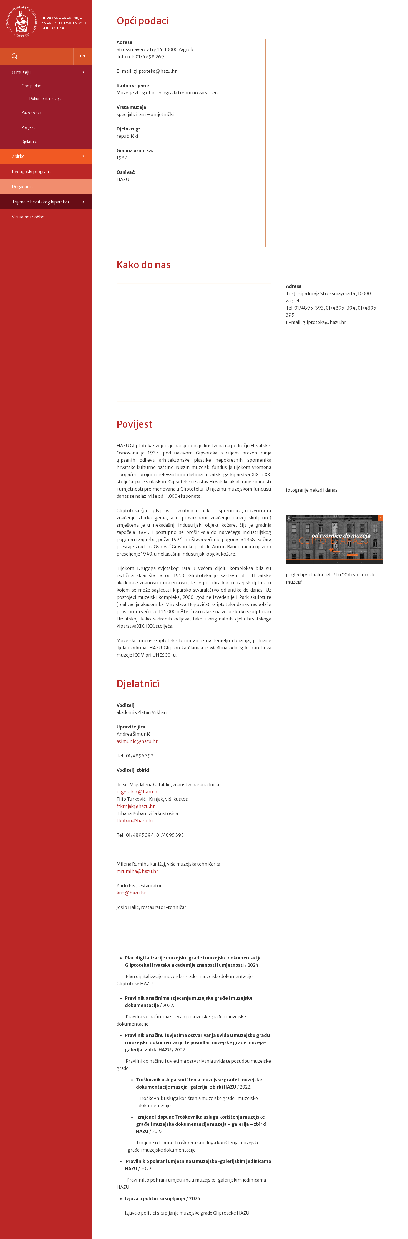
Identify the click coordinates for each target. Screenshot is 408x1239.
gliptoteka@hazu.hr (155, 71)
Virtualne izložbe (28, 217)
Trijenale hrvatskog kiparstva (40, 202)
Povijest (28, 127)
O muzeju (21, 72)
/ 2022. (166, 1005)
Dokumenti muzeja (45, 98)
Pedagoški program (31, 171)
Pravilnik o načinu (144, 1035)
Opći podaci (32, 86)
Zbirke (18, 156)
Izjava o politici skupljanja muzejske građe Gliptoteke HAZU (187, 1213)
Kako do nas (32, 113)
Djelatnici (29, 141)
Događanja (22, 186)
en (82, 56)
